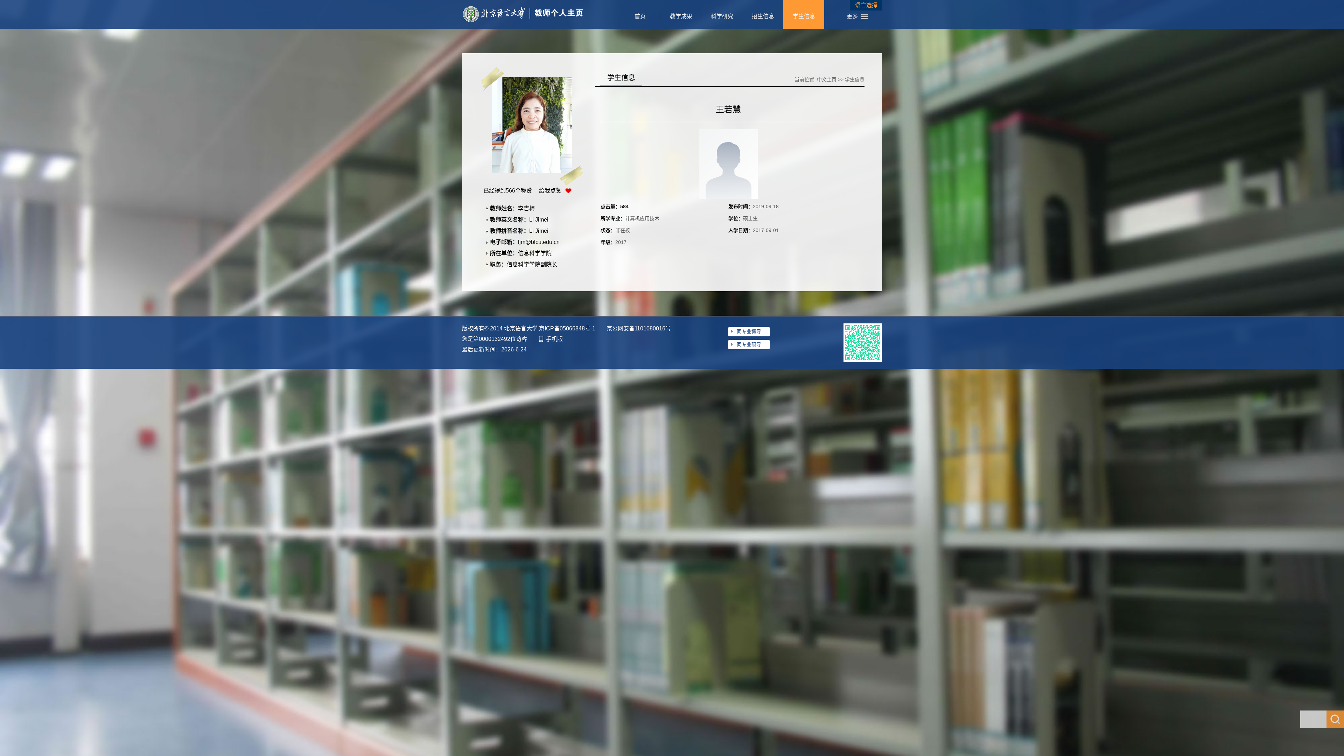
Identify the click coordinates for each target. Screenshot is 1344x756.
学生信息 (804, 16)
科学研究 (722, 16)
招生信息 (763, 16)
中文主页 (826, 79)
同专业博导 (749, 331)
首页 (640, 16)
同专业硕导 (749, 344)
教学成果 (681, 16)
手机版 (554, 339)
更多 (852, 16)
